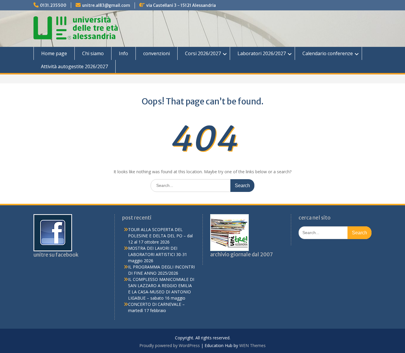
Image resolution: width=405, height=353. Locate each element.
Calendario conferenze (327, 53)
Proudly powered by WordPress (169, 345)
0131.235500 (53, 5)
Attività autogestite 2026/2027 (74, 66)
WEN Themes (252, 345)
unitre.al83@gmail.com (106, 5)
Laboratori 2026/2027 (261, 53)
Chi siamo (93, 53)
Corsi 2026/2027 (203, 53)
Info (123, 53)
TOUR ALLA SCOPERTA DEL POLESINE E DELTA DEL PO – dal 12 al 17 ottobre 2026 (160, 236)
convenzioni (156, 53)
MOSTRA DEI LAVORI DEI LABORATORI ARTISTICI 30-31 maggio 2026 (157, 254)
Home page (54, 53)
